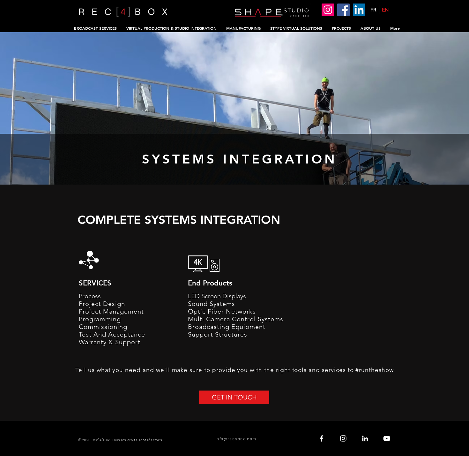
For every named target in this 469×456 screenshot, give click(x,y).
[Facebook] (343, 10)
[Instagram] (328, 10)
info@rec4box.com (235, 438)
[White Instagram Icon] (343, 438)
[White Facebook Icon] (321, 438)
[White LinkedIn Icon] (365, 438)
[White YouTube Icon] (387, 438)
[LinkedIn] (359, 10)
